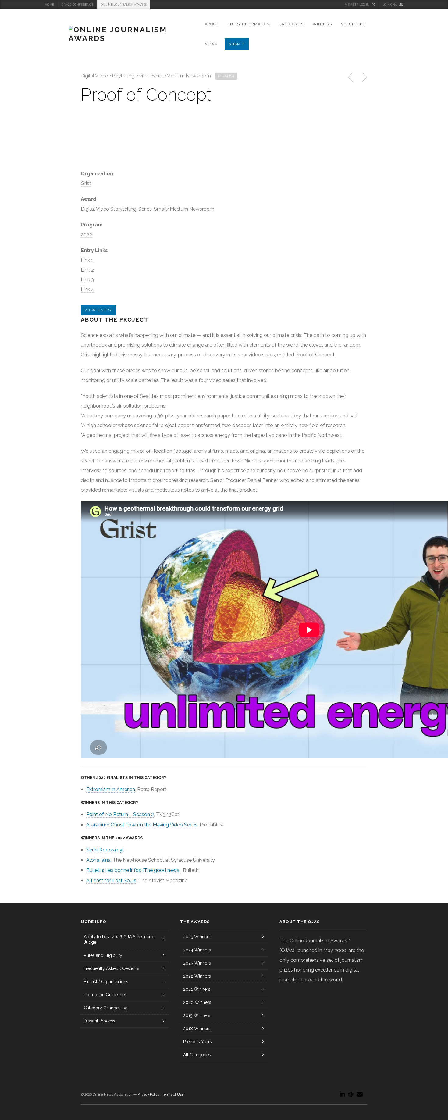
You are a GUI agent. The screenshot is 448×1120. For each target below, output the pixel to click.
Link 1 (87, 260)
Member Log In (357, 4)
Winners (322, 24)
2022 (86, 234)
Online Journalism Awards (124, 4)
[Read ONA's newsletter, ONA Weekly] (360, 1094)
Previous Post (350, 77)
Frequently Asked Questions (111, 968)
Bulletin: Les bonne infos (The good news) (133, 870)
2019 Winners (196, 1015)
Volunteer (353, 24)
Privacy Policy (148, 1094)
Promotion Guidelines (105, 994)
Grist (86, 183)
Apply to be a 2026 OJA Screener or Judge (120, 939)
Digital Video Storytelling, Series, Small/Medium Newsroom (147, 209)
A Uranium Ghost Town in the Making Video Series (141, 825)
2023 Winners (197, 963)
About (212, 24)
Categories (291, 24)
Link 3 (87, 280)
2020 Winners (197, 1002)
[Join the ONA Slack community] (351, 1094)
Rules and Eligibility (103, 955)
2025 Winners (197, 936)
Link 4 (87, 289)
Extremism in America (110, 789)
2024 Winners (197, 949)
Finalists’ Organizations (106, 981)
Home (49, 4)
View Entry (98, 310)
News (211, 44)
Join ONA (390, 4)
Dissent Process (99, 1020)
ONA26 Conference (77, 4)
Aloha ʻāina (98, 860)
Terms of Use (172, 1094)
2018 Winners (197, 1028)
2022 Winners (197, 976)
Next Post (363, 77)
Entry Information (249, 24)
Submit (236, 44)
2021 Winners (196, 989)
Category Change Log (106, 1007)
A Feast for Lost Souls (111, 880)
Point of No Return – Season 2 (120, 814)
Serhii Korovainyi (104, 850)
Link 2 (87, 270)
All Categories (197, 1054)
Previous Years (197, 1041)
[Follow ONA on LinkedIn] (342, 1094)
